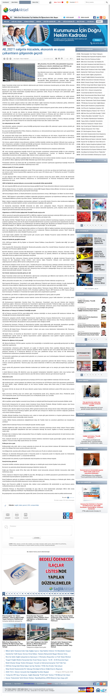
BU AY (96, 288)
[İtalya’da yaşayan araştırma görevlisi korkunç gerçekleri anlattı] (83, 366)
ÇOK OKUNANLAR (82, 231)
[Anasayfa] (6, 17)
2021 (28, 505)
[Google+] (10, 59)
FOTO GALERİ (81, 195)
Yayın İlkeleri (17, 683)
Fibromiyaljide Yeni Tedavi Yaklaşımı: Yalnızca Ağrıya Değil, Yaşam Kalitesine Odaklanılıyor (99, 280)
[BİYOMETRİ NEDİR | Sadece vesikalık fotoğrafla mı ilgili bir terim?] (83, 353)
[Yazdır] (62, 59)
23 (63, 594)
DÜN (86, 288)
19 (52, 594)
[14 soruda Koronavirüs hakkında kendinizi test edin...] (99, 204)
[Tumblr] (64, 517)
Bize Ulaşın (64, 683)
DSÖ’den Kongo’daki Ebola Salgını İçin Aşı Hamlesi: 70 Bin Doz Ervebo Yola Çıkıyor (34, 666)
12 (33, 594)
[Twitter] (7, 59)
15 (41, 594)
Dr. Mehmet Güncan (89, 300)
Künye (56, 683)
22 (60, 594)
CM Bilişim (51, 690)
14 (39, 594)
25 (68, 594)
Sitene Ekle (35, 2)
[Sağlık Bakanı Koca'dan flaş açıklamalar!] (99, 366)
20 (55, 594)
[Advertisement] (68, 10)
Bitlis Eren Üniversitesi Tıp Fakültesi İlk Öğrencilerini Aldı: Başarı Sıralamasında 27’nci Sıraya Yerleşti (99, 240)
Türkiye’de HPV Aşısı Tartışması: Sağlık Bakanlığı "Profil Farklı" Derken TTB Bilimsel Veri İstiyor (38, 675)
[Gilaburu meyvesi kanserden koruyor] (83, 216)
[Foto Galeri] (69, 17)
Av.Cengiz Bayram (87, 309)
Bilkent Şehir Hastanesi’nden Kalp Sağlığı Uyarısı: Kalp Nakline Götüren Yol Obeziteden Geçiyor (38, 651)
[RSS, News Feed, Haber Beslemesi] (104, 17)
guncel (25, 505)
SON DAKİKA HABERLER (85, 49)
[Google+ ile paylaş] (101, 17)
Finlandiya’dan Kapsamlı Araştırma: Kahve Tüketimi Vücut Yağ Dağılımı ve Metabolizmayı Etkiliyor (99, 267)
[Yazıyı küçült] (66, 59)
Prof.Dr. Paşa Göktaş (86, 333)
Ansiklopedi (6, 2)
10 (28, 594)
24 (65, 594)
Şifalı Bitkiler (14, 2)
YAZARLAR (80, 294)
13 (36, 594)
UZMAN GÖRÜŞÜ (83, 380)
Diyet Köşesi (87, 324)
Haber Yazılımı (44, 690)
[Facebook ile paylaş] (94, 17)
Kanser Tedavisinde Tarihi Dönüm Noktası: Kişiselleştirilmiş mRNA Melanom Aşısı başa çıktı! (37, 678)
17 (47, 594)
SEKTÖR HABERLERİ (84, 482)
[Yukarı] (25, 516)
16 (44, 594)
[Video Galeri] (83, 17)
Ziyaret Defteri (40, 683)
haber (20, 505)
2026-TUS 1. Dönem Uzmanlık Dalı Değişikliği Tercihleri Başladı (27, 672)
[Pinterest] (71, 517)
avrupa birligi (35, 505)
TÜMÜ (72, 594)
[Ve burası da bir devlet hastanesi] (83, 204)
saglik (16, 505)
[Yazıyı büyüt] (71, 59)
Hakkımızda (8, 683)
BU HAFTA (91, 288)
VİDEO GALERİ (81, 345)
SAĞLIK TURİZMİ (83, 448)
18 (49, 594)
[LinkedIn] (67, 517)
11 (30, 594)
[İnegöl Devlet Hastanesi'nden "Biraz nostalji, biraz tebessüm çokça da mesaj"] (99, 353)
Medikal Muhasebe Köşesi (89, 317)
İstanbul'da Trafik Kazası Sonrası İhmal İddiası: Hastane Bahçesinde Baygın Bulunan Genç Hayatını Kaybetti (99, 254)
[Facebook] (4, 59)
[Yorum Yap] (56, 59)
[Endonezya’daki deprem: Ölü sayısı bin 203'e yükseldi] (99, 216)
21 (57, 594)
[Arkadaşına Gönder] (59, 59)
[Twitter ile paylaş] (97, 17)
